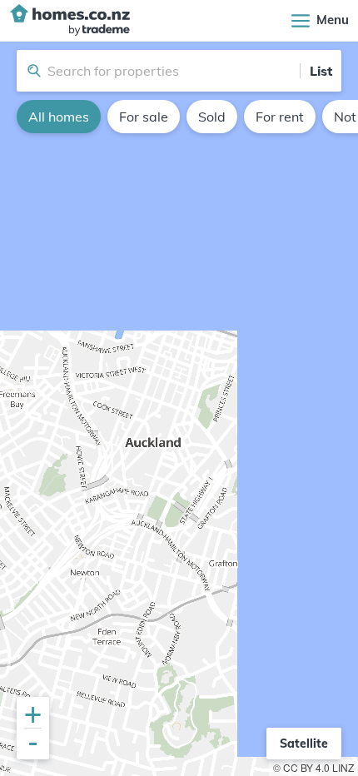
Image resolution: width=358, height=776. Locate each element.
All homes (58, 116)
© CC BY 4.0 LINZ (313, 767)
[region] (179, 409)
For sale (143, 116)
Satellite (304, 743)
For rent (280, 116)
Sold (212, 116)
